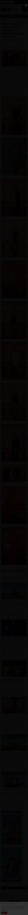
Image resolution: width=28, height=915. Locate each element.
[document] (14, 457)
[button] (26, 5)
